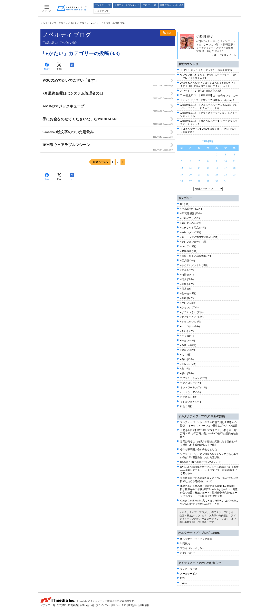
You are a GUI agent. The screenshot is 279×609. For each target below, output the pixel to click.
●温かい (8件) (187, 349)
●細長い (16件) (188, 364)
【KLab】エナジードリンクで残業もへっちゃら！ (207, 100)
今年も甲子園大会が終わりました (198, 449)
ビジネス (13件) (188, 397)
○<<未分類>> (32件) (191, 208)
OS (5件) (184, 204)
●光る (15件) (187, 335)
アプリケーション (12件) (193, 378)
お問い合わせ (187, 553)
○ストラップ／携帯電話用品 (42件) (199, 237)
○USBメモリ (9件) (190, 218)
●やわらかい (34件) (190, 321)
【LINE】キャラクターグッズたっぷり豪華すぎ (206, 70)
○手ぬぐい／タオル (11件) (194, 265)
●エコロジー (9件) (190, 326)
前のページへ (100, 162)
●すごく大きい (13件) (191, 312)
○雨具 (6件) (186, 288)
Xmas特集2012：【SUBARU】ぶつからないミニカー (209, 95)
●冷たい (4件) (187, 340)
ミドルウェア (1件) (190, 401)
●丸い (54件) (187, 331)
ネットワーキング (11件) (193, 387)
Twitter (183, 583)
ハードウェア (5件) (190, 392)
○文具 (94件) (187, 270)
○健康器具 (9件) (188, 251)
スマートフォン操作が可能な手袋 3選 (200, 90)
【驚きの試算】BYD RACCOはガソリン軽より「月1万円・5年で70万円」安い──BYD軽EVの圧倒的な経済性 (209, 433)
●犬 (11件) (185, 354)
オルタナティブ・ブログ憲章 (196, 538)
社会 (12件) (186, 406)
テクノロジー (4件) (190, 382)
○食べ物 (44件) (188, 293)
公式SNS (61, 605)
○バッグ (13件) (188, 246)
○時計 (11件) (187, 274)
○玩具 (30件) (187, 279)
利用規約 (185, 543)
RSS (169, 32)
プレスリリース (188, 568)
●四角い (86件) (188, 345)
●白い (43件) (187, 359)
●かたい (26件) (188, 302)
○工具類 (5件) (187, 260)
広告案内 (73, 605)
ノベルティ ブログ (77, 23)
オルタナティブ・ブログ (52, 23)
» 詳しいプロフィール (224, 55)
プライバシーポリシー (192, 548)
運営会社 (133, 605)
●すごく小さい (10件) (191, 317)
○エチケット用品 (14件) (193, 227)
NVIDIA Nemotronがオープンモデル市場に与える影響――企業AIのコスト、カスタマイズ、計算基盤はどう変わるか (209, 470)
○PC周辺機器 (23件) (191, 213)
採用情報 (144, 605)
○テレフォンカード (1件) (193, 241)
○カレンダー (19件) (190, 232)
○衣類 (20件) (187, 284)
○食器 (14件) (187, 298)
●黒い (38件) (187, 373)
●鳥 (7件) (185, 368)
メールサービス (188, 573)
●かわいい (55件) (189, 307)
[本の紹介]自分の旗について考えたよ (200, 462)
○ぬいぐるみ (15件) (190, 222)
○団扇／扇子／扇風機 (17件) (195, 255)
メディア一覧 (47, 605)
